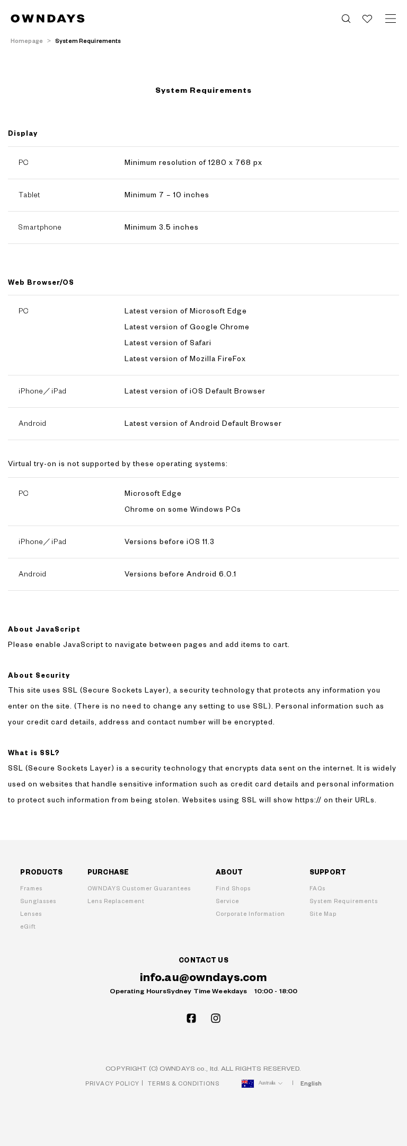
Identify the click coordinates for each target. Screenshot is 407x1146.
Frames (31, 888)
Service (227, 901)
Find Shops (233, 888)
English (311, 1084)
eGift (28, 927)
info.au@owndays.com (203, 977)
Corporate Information (250, 914)
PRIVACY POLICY (112, 1084)
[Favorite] (367, 19)
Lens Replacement (116, 901)
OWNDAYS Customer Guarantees (139, 888)
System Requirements (343, 901)
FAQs (317, 888)
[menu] (390, 18)
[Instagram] (216, 1018)
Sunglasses (38, 901)
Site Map (323, 914)
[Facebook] (191, 1018)
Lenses (31, 914)
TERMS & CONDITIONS (183, 1084)
